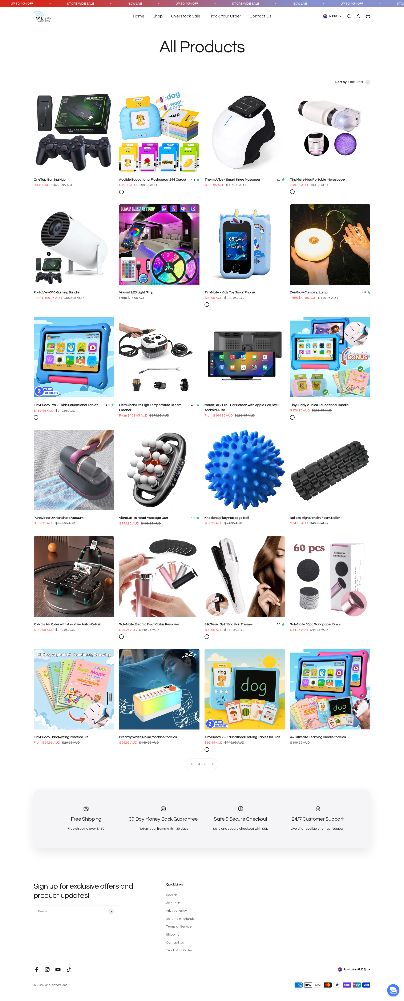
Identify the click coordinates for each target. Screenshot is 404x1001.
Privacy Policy (176, 910)
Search (171, 895)
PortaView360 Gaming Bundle (57, 292)
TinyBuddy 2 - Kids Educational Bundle (319, 405)
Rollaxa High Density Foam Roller (315, 517)
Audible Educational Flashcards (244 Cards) (152, 179)
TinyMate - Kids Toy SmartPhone (230, 292)
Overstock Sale (185, 16)
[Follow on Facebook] (36, 969)
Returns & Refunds (180, 918)
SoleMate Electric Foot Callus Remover (149, 624)
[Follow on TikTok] (69, 969)
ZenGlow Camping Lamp (309, 292)
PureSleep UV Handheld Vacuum (59, 517)
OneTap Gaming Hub (50, 179)
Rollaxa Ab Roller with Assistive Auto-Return (67, 624)
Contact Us (260, 16)
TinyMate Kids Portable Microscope (317, 179)
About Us (173, 903)
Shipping (172, 934)
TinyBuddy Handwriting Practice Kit (61, 737)
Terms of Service (179, 926)
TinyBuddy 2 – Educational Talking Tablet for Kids (242, 737)
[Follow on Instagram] (47, 969)
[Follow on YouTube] (58, 969)
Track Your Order (225, 16)
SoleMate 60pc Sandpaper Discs (315, 624)
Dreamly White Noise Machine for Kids (148, 737)
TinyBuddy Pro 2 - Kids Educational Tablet (66, 405)
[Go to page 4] (212, 764)
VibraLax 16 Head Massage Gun (143, 517)
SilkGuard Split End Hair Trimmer (229, 624)
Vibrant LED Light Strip (136, 292)
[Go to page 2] (191, 764)
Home (138, 16)
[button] (393, 990)
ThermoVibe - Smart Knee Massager (232, 179)
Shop (158, 16)
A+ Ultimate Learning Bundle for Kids (318, 737)
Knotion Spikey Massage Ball (227, 517)
